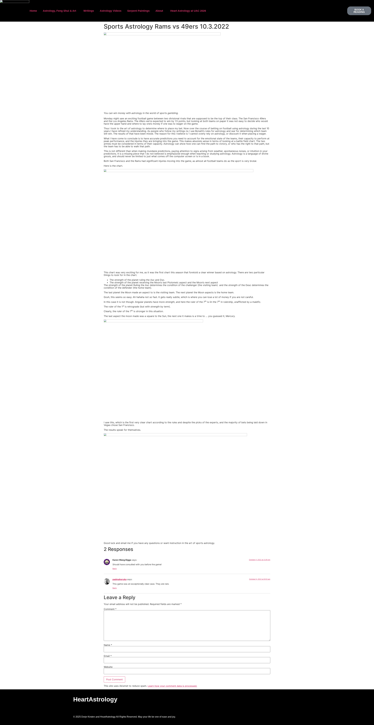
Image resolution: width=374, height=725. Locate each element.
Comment (110, 609)
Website (108, 667)
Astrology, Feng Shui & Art (59, 10)
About (159, 10)
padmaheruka (119, 579)
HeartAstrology (95, 699)
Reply (114, 569)
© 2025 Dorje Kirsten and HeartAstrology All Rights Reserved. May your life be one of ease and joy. (124, 717)
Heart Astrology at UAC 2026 (188, 10)
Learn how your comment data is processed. (172, 685)
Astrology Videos (110, 10)
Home (33, 10)
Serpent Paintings (138, 10)
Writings (88, 10)
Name (108, 645)
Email (108, 656)
